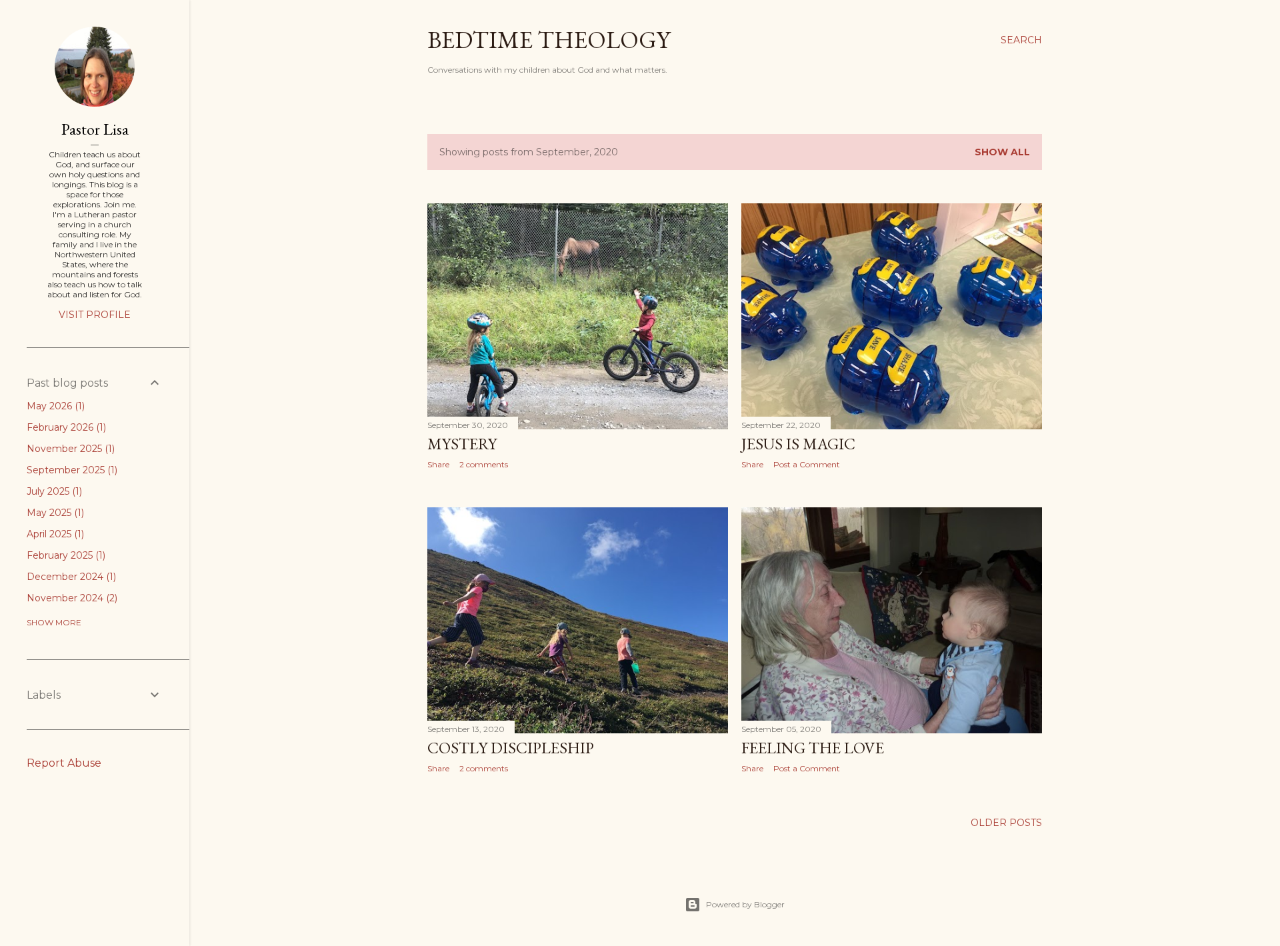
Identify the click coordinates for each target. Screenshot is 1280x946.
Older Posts (1006, 823)
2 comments (483, 464)
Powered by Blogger (745, 904)
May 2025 (54, 513)
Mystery (462, 443)
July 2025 (53, 491)
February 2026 (65, 427)
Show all (1002, 152)
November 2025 (69, 449)
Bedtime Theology (548, 39)
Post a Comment (806, 464)
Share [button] (438, 464)
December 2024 (70, 577)
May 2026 (54, 406)
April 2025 (54, 534)
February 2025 (65, 555)
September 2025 (71, 470)
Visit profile (95, 315)
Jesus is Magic (798, 443)
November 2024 (71, 598)
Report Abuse (64, 763)
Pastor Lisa (95, 129)
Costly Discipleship (510, 747)
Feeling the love (812, 747)
